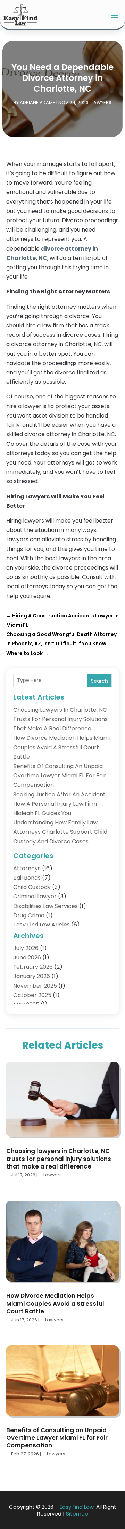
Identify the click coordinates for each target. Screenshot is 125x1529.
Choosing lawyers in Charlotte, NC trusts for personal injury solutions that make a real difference (60, 719)
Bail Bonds (27, 878)
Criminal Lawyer (35, 896)
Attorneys (27, 868)
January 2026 (31, 976)
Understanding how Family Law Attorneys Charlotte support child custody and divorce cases (60, 831)
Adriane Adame (37, 102)
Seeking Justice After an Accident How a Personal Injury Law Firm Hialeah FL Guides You (59, 803)
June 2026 (27, 958)
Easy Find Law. (77, 1506)
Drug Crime (28, 915)
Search (99, 680)
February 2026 (33, 967)
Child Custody (32, 887)
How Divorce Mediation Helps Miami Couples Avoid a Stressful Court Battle (61, 747)
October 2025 (32, 995)
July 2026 (26, 948)
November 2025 (35, 986)
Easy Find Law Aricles (41, 925)
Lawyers (101, 102)
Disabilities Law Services (45, 906)
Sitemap (77, 1513)
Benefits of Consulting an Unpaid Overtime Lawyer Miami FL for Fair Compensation (59, 775)
